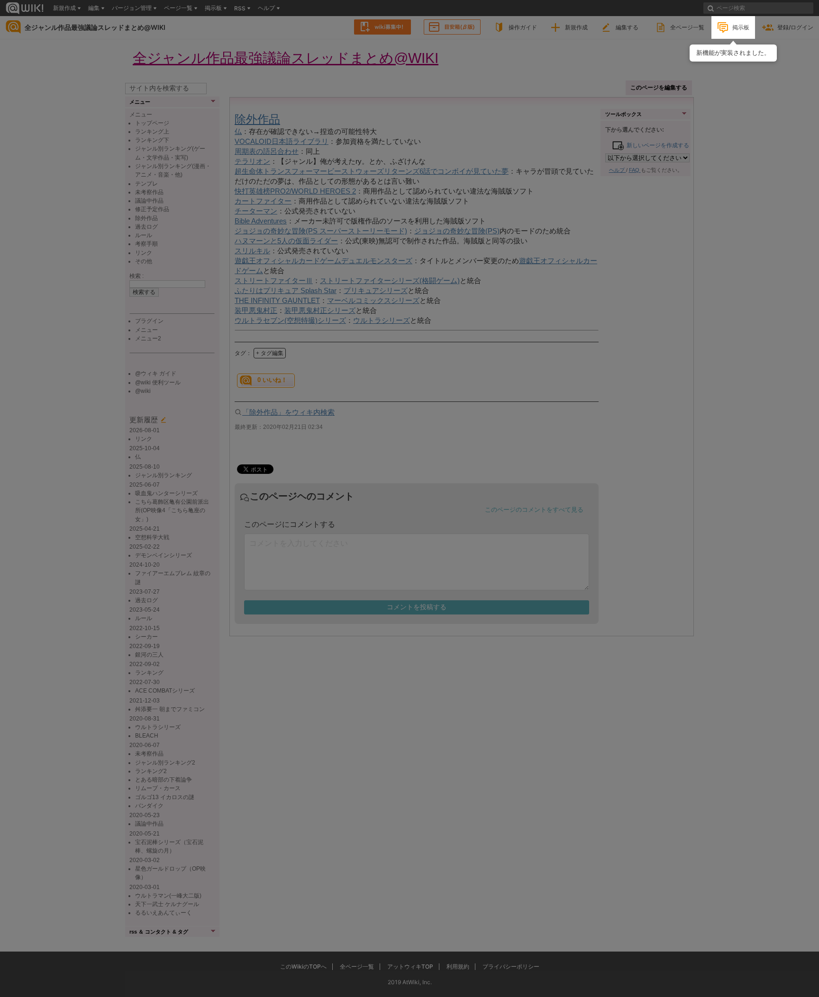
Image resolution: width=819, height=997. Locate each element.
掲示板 (740, 27)
